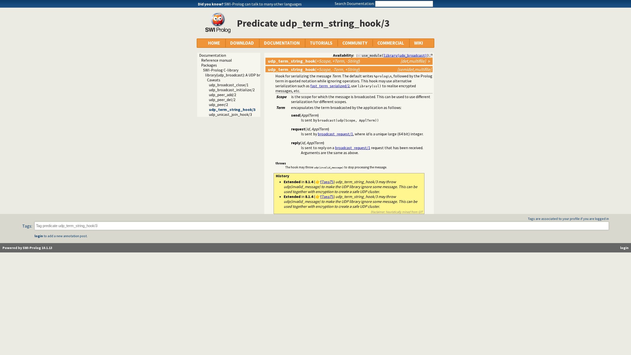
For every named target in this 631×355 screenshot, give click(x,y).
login (39, 236)
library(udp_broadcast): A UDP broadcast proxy (244, 74)
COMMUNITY (354, 43)
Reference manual (216, 60)
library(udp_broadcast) (405, 55)
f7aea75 (326, 181)
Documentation (212, 55)
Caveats (213, 79)
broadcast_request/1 (335, 133)
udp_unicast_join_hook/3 (230, 114)
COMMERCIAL (390, 43)
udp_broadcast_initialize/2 (232, 89)
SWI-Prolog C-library (220, 70)
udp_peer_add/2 (222, 94)
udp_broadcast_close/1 (228, 84)
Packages (209, 65)
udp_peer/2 (218, 104)
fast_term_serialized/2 (330, 85)
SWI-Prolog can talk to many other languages (263, 3)
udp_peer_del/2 (222, 99)
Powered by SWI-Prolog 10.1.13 (27, 248)
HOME (214, 43)
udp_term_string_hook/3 (232, 109)
